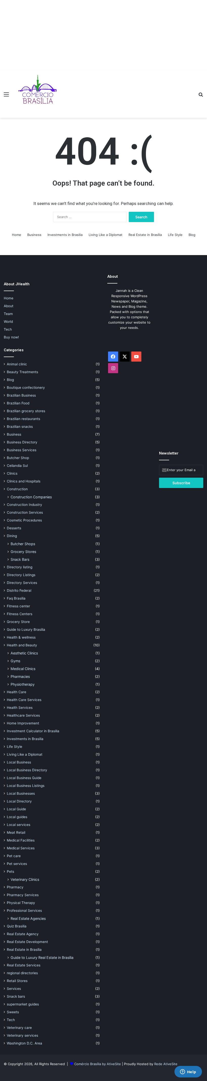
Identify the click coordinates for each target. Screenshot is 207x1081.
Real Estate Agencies (28, 918)
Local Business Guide (24, 778)
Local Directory (19, 801)
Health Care (16, 692)
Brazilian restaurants (23, 419)
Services (14, 989)
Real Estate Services (23, 965)
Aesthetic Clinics (24, 653)
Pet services (17, 864)
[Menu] (6, 96)
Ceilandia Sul (17, 466)
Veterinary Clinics (25, 879)
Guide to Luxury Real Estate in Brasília (42, 957)
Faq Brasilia (16, 598)
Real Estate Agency (23, 934)
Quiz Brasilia (17, 926)
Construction (17, 489)
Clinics (12, 473)
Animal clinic (17, 364)
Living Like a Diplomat (105, 235)
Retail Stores (17, 981)
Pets (10, 871)
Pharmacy (15, 887)
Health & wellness (21, 637)
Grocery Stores (23, 551)
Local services (18, 825)
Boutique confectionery (26, 388)
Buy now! (11, 337)
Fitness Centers (19, 614)
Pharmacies (20, 676)
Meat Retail (16, 832)
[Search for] (200, 96)
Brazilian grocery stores (26, 411)
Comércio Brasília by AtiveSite (98, 1064)
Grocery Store (18, 622)
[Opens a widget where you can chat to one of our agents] (188, 1072)
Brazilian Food (18, 403)
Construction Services (25, 512)
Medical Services (21, 848)
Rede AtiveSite (165, 1064)
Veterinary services (22, 1035)
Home (16, 235)
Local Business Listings (25, 786)
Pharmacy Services (23, 895)
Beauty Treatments (22, 372)
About (8, 306)
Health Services (20, 708)
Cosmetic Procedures (24, 520)
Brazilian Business (21, 395)
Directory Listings (21, 575)
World (8, 322)
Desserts (14, 528)
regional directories (22, 973)
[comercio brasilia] (37, 94)
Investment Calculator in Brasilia (33, 731)
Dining (12, 536)
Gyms (15, 661)
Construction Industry (24, 505)
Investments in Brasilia (65, 235)
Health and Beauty (22, 645)
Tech (8, 329)
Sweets (13, 1012)
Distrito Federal (19, 590)
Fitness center (18, 606)
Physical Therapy (21, 903)
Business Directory (22, 442)
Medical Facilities (21, 840)
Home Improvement (23, 723)
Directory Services (22, 583)
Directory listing (19, 567)
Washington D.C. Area (24, 1043)
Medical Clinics (23, 669)
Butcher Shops (23, 544)
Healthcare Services (23, 715)
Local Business (19, 762)
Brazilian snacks (20, 427)
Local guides (17, 817)
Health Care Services (24, 700)
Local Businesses (21, 793)
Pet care (14, 856)
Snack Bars (20, 559)
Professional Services (24, 911)
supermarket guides (23, 1004)
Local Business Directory (27, 770)
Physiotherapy (23, 684)
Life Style (175, 235)
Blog (192, 235)
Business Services (21, 450)
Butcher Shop (18, 458)
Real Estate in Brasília (145, 235)
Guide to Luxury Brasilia (26, 629)
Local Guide (16, 809)
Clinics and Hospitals (23, 481)
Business (34, 235)
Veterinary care (19, 1028)
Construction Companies (31, 497)
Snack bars (16, 996)
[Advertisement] (103, 35)
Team (8, 314)
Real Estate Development (27, 942)
